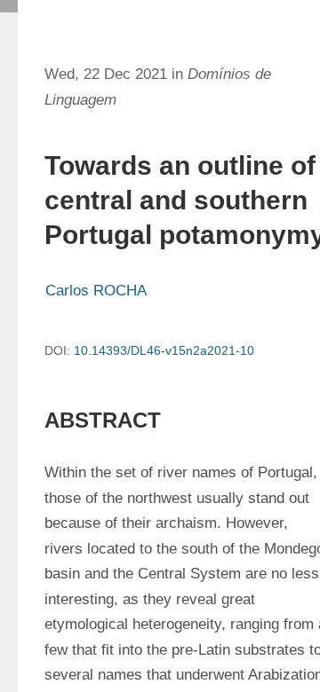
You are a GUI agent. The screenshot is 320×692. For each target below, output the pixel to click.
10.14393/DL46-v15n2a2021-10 (164, 350)
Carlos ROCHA (96, 290)
